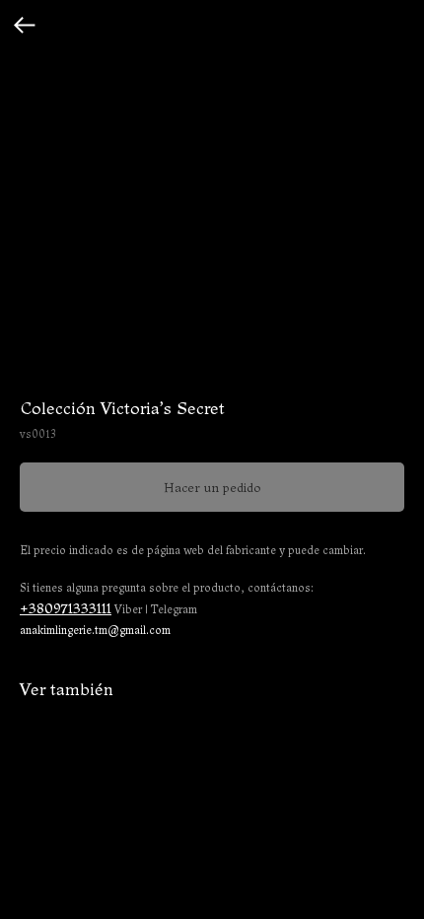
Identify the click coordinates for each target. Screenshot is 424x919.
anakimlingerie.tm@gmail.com (95, 630)
